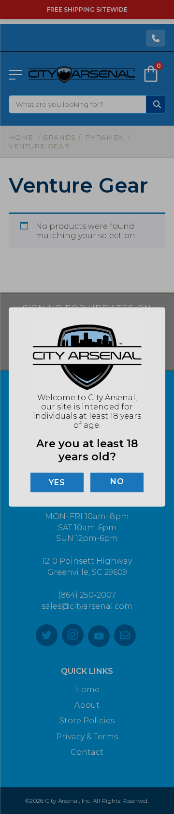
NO (117, 481)
